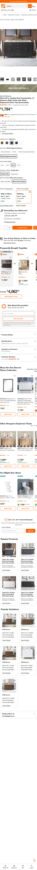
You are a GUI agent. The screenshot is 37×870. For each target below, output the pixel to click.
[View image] (2, 79)
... (1, 15)
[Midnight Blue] (16, 143)
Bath (5, 14)
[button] (18, 335)
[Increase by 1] (9, 228)
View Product (6, 570)
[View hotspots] (18, 79)
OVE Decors (6, 629)
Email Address (6, 527)
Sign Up (30, 531)
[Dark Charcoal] (7, 143)
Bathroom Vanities (14, 14)
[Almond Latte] (2, 143)
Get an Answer (18, 318)
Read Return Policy (10, 243)
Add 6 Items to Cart (11, 296)
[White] (21, 143)
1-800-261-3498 (9, 215)
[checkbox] (5, 218)
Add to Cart (23, 227)
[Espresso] (12, 143)
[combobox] (17, 6)
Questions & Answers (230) (20, 105)
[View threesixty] (13, 79)
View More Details (7, 133)
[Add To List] (35, 228)
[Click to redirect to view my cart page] (34, 6)
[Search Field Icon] (30, 6)
